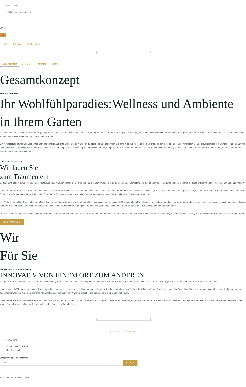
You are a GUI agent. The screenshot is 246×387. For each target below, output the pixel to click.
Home (5, 44)
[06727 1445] (3, 7)
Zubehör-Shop (33, 44)
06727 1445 (11, 6)
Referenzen (41, 64)
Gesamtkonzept (10, 64)
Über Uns (26, 64)
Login (2, 28)
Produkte (17, 44)
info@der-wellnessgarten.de (19, 12)
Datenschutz (130, 331)
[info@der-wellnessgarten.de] (3, 13)
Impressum (115, 331)
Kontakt (55, 64)
